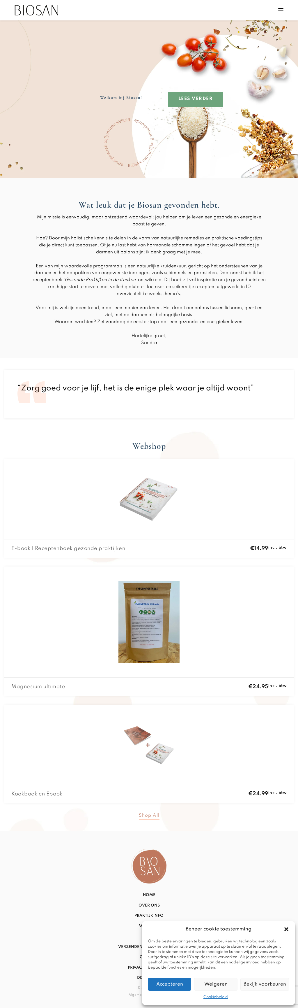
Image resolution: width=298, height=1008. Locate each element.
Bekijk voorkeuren (265, 984)
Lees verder (195, 99)
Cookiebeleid (215, 997)
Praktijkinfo (149, 916)
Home (149, 895)
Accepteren (169, 984)
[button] (286, 929)
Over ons (149, 905)
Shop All (149, 816)
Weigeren (216, 984)
